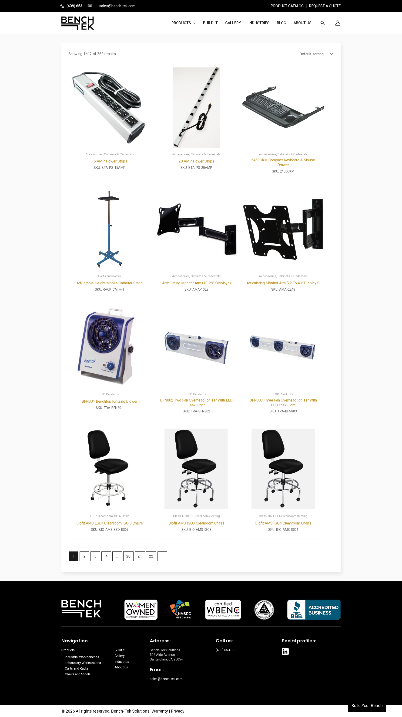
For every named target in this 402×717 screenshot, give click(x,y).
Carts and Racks (77, 668)
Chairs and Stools (77, 674)
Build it (119, 650)
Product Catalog (288, 6)
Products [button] (68, 650)
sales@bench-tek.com (117, 6)
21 (140, 556)
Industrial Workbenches (82, 657)
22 (151, 556)
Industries (122, 662)
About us (121, 667)
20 (128, 556)
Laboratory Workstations (83, 663)
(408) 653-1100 (227, 650)
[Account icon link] (338, 23)
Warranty (159, 711)
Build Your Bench (367, 705)
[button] (183, 23)
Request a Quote (325, 6)
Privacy (177, 711)
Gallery (120, 656)
